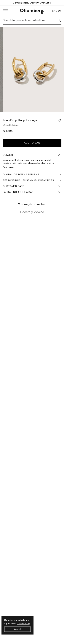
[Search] (59, 20)
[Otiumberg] (32, 10)
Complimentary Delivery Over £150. (32, 2)
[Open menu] (5, 10)
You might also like (32, 204)
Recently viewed (32, 212)
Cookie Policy (23, 623)
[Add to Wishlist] (59, 120)
